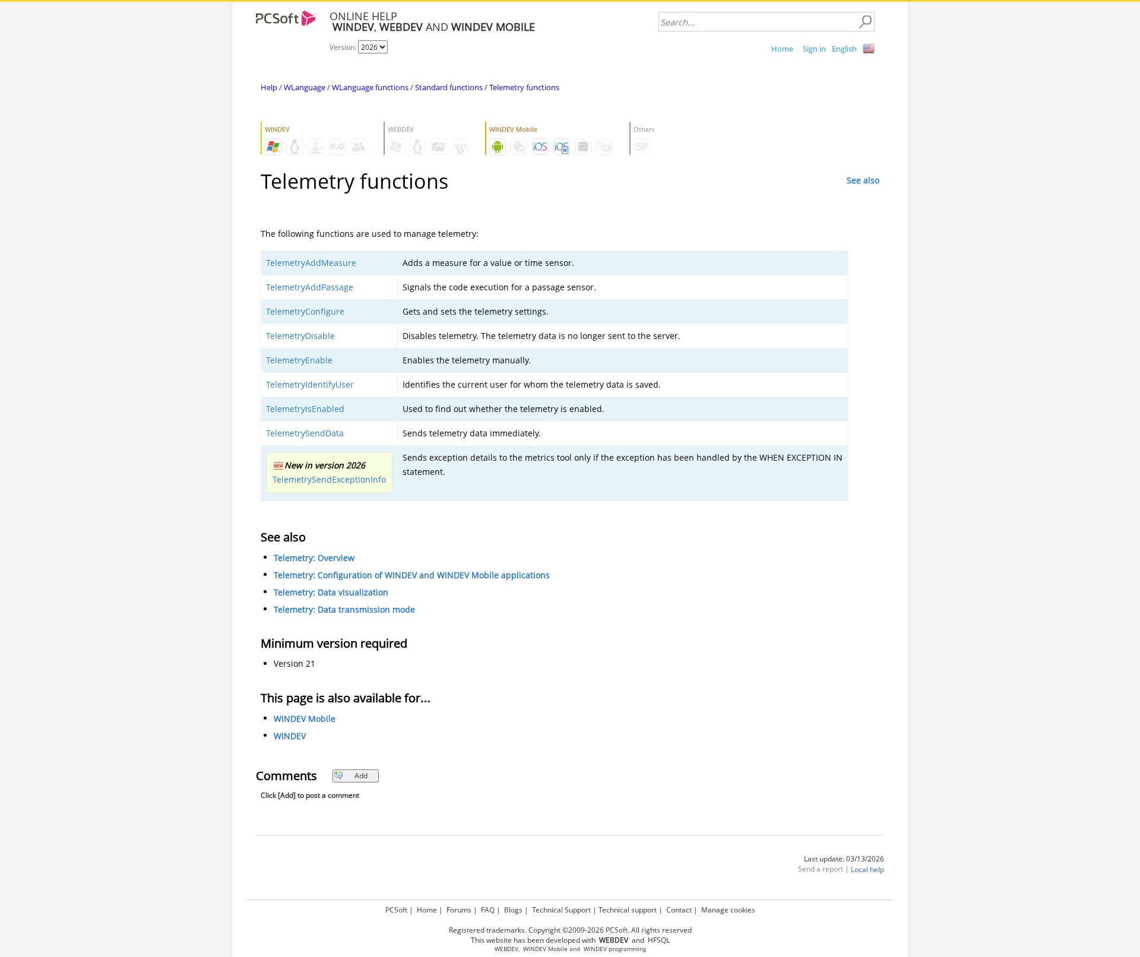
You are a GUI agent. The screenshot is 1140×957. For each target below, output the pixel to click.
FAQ (488, 910)
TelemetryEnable (299, 360)
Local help (867, 869)
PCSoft (396, 910)
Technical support (627, 910)
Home (782, 48)
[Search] (865, 22)
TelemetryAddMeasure (311, 262)
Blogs (513, 910)
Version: (344, 47)
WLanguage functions (370, 87)
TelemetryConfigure (305, 311)
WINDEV (290, 735)
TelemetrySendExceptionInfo (329, 479)
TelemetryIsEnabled (305, 408)
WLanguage (304, 87)
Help (269, 87)
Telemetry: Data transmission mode (344, 609)
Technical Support (561, 910)
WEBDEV (506, 949)
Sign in (814, 48)
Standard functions (449, 87)
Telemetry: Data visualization (331, 592)
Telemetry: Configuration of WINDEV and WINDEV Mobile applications (412, 575)
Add (361, 776)
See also (863, 180)
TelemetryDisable (300, 335)
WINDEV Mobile (304, 718)
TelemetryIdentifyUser (310, 384)
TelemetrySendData (305, 433)
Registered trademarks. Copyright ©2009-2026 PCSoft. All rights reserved (570, 930)
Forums (458, 910)
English (844, 48)
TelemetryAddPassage (309, 287)
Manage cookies (728, 910)
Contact (679, 910)
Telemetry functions (524, 87)
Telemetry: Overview (314, 557)
